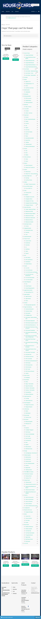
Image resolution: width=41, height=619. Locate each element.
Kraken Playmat (28, 285)
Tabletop (27, 142)
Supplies (27, 444)
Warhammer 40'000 (29, 211)
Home (3, 11)
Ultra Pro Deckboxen (29, 499)
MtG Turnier (27, 369)
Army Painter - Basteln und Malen (31, 70)
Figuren (26, 127)
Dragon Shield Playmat (29, 62)
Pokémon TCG (28, 478)
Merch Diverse (28, 438)
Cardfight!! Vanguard (29, 429)
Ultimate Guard (27, 480)
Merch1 (26, 133)
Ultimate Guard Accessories (30, 484)
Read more (6, 565)
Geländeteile (27, 91)
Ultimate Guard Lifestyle (29, 489)
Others (26, 251)
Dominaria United (28, 311)
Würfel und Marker (29, 102)
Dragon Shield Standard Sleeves (31, 66)
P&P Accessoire (28, 98)
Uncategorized (27, 507)
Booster (26, 117)
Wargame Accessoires (29, 404)
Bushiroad (26, 104)
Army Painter (26, 68)
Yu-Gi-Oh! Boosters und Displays (31, 272)
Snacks (26, 161)
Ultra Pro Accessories (29, 497)
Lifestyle (25, 302)
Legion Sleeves (28, 298)
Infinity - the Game (28, 112)
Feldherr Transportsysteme (30, 184)
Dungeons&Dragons (29, 511)
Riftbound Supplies (28, 421)
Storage (25, 450)
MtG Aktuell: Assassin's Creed (31, 322)
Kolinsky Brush (28, 461)
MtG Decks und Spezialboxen (30, 360)
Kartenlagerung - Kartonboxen (31, 452)
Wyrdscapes (27, 541)
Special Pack (27, 140)
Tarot (26, 234)
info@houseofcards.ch (12, 17)
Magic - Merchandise (29, 383)
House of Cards (27, 238)
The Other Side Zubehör (29, 532)
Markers (27, 465)
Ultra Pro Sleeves (28, 503)
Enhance (25, 163)
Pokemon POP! (28, 192)
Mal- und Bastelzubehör (29, 463)
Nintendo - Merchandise (29, 387)
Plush (26, 442)
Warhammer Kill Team (29, 215)
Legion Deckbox (28, 296)
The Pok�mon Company (28, 471)
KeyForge (27, 177)
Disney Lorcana (28, 417)
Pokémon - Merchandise (29, 390)
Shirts (26, 152)
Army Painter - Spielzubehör (30, 75)
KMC (25, 255)
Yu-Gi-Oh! (27, 267)
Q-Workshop (26, 408)
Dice (26, 283)
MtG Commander (28, 358)
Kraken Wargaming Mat (29, 288)
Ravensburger (26, 415)
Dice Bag (27, 398)
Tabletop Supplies (27, 454)
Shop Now (8, 11)
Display (26, 121)
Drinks (26, 159)
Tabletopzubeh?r (28, 144)
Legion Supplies (27, 294)
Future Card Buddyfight (29, 434)
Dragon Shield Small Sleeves (30, 64)
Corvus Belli (26, 108)
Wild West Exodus (28, 448)
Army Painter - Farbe (29, 73)
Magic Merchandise (29, 385)
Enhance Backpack (28, 165)
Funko (25, 190)
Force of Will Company (28, 186)
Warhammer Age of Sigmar (30, 213)
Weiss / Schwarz (28, 106)
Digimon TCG (28, 81)
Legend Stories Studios (28, 290)
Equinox (25, 169)
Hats (26, 150)
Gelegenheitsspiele (27, 228)
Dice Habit (27, 520)
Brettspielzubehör (27, 96)
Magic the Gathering (28, 306)
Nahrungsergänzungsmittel (30, 304)
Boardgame (27, 377)
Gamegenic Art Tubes (29, 200)
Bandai (25, 79)
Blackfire (27, 427)
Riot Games (26, 419)
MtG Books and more (29, 356)
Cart (12, 11)
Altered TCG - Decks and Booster (31, 173)
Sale (25, 425)
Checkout (17, 11)
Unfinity (26, 373)
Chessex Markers (28, 518)
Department (26, 114)
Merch (26, 85)
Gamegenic (26, 194)
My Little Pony (28, 440)
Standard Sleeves (28, 263)
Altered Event (27, 171)
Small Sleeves (27, 261)
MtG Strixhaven (28, 367)
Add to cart (6, 58)
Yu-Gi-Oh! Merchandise (29, 277)
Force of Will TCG (28, 188)
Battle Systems (27, 89)
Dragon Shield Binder (29, 55)
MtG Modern (27, 362)
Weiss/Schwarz (28, 446)
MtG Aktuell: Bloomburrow (30, 324)
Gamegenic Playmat (29, 205)
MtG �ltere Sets (28, 315)
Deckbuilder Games (29, 230)
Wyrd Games (26, 524)
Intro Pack (27, 129)
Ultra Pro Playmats (28, 501)
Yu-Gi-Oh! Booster (28, 270)
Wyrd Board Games (29, 539)
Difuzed (25, 148)
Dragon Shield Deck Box (29, 60)
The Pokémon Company (28, 473)
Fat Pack (27, 123)
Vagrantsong (27, 537)
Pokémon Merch (28, 475)
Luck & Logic (27, 436)
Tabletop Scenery (28, 469)
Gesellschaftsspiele (27, 236)
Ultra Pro (25, 495)
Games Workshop (27, 207)
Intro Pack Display (28, 131)
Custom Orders (28, 240)
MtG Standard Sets (28, 364)
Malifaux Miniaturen (29, 526)
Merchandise (27, 313)
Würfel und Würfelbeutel (30, 146)
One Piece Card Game (29, 87)
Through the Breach (29, 534)
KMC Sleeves (27, 257)
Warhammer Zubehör (29, 221)
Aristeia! (27, 110)
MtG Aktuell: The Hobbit (30, 352)
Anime (26, 381)
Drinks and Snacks (27, 156)
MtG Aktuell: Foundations (30, 330)
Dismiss (38, 617)
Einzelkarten (27, 242)
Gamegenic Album (28, 198)
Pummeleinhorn (28, 392)
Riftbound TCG (28, 423)
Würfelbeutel (27, 413)
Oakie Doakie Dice (27, 396)
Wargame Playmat (28, 406)
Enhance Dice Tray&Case (30, 167)
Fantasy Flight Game (28, 175)
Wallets (26, 154)
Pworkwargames (27, 402)
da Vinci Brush (28, 459)
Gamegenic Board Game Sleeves (31, 203)
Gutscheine (27, 244)
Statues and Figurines (29, 394)
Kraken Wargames (27, 281)
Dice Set (27, 226)
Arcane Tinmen (27, 53)
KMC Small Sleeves (29, 259)
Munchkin (27, 232)
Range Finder (27, 467)
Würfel (26, 410)
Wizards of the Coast (28, 509)
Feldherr (25, 182)
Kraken (26, 522)
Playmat (27, 253)
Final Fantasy (27, 431)
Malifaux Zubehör (28, 528)
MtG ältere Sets (28, 354)
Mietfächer (27, 249)
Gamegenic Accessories (29, 196)
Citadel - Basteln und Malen (30, 209)
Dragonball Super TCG (29, 83)
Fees (26, 125)
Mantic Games (26, 375)
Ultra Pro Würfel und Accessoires (31, 505)
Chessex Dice (27, 516)
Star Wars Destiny (28, 179)
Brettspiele (26, 94)
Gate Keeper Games (27, 223)
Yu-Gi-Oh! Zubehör (29, 279)
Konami (25, 265)
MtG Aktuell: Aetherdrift (30, 320)
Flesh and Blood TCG (29, 292)
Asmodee (26, 77)
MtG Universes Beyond (29, 371)
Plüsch (26, 135)
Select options (15, 565)
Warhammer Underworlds (30, 217)
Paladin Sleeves (28, 100)
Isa (26, 247)
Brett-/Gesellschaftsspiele (30, 119)
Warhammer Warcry (29, 219)
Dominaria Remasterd (29, 308)
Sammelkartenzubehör (29, 138)
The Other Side (28, 530)
